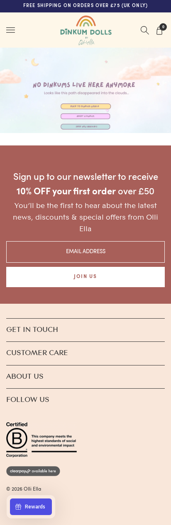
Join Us (85, 276)
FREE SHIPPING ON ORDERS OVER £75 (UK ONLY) (85, 6)
